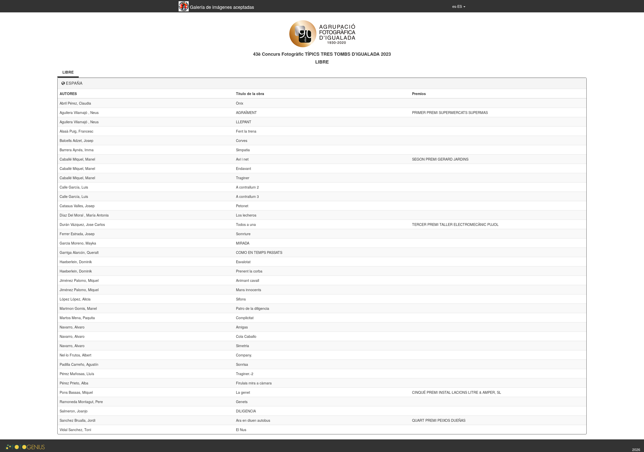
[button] (459, 6)
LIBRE (68, 72)
